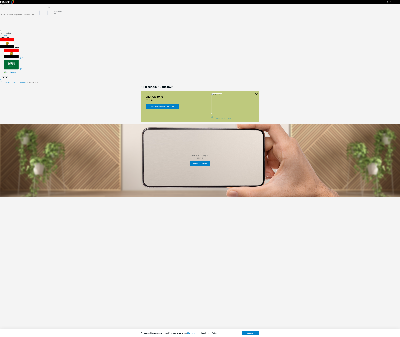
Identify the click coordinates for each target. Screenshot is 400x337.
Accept (250, 333)
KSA (20, 69)
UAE (14, 72)
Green (14, 82)
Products (9, 15)
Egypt (21, 58)
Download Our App (199, 163)
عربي (1, 79)
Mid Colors (22, 82)
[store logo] (7, 2)
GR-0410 (149, 100)
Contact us (393, 2)
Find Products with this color (162, 106)
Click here (191, 333)
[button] (200, 43)
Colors (2, 15)
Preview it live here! (223, 118)
